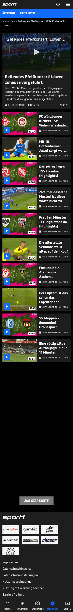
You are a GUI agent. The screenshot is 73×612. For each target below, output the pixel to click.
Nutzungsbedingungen (17, 581)
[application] (36, 52)
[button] (36, 52)
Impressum (10, 562)
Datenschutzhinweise (16, 569)
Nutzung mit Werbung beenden (23, 588)
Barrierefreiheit (13, 594)
